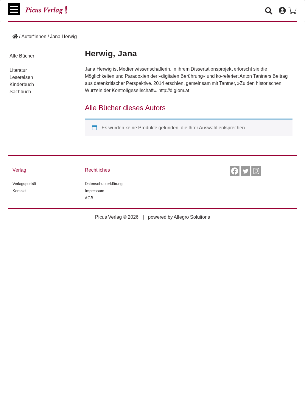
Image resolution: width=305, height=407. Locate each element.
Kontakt (19, 191)
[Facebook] (234, 171)
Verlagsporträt (24, 183)
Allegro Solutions (192, 217)
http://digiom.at (173, 90)
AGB (89, 198)
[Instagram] (256, 171)
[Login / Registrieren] (282, 10)
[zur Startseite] (46, 10)
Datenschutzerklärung (103, 183)
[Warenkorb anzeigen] (292, 10)
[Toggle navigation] (14, 9)
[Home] (15, 36)
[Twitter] (245, 171)
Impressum (94, 191)
